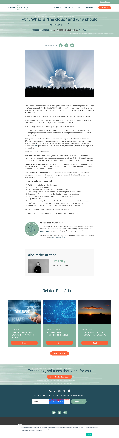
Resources (90, 7)
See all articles (59, 353)
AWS (36, 146)
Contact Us (104, 7)
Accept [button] (89, 434)
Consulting (69, 7)
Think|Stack (44, 232)
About (79, 7)
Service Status (105, 2)
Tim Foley (83, 30)
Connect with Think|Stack (59, 376)
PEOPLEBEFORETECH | (42, 30)
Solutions (57, 7)
